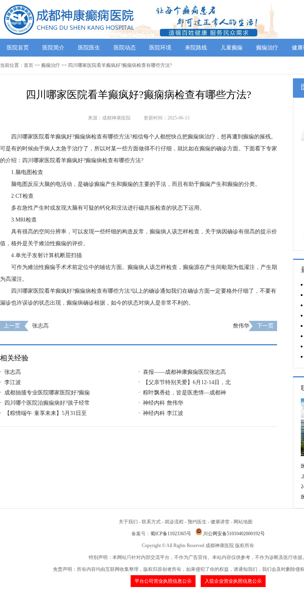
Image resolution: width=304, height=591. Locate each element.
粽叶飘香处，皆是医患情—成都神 (184, 393)
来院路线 (196, 48)
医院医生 (89, 48)
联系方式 (151, 522)
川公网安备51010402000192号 (234, 533)
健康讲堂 (220, 522)
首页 (28, 65)
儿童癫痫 (231, 48)
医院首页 (18, 48)
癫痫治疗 (267, 48)
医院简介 (53, 48)
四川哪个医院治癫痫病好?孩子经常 (47, 403)
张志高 (40, 326)
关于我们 (128, 522)
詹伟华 (241, 326)
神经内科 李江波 (163, 413)
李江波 (12, 382)
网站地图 (243, 522)
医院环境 (160, 48)
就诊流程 (174, 522)
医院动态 (125, 48)
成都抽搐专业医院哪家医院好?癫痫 (47, 393)
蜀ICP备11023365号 (170, 533)
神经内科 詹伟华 (163, 403)
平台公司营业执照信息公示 (163, 581)
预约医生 (197, 522)
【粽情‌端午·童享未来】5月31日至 (45, 413)
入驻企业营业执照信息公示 (233, 581)
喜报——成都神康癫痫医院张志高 (184, 372)
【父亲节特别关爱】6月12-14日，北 (187, 382)
